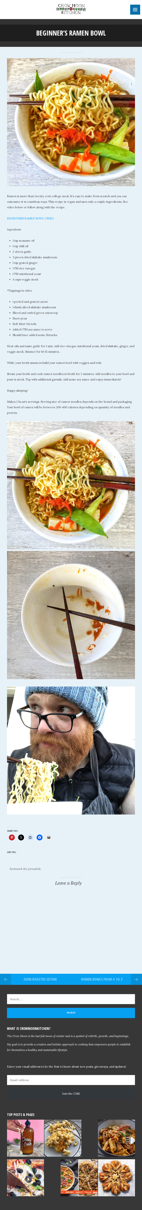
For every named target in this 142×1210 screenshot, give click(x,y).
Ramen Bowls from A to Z (102, 979)
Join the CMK (71, 1093)
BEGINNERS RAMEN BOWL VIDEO (30, 218)
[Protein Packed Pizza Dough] (25, 1178)
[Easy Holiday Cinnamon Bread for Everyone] (116, 1178)
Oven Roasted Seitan (40, 979)
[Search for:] (71, 999)
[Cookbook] (79, 1178)
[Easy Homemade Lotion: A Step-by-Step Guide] (25, 1139)
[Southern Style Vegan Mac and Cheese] (62, 1139)
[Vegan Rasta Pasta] (116, 1139)
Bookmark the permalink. (25, 869)
